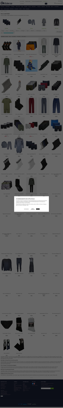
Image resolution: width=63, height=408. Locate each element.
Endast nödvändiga (33, 209)
